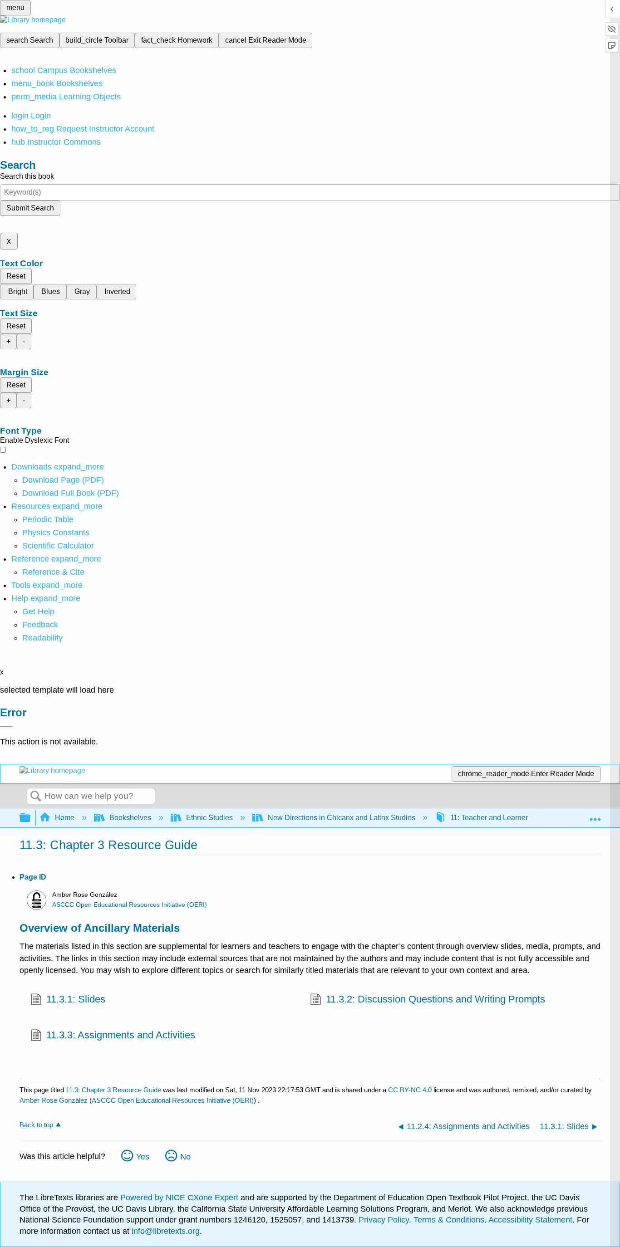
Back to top (36, 1125)
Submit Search (30, 208)
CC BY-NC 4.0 (410, 1090)
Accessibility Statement (530, 1219)
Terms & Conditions (448, 1219)
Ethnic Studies (209, 818)
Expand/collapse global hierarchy (30, 818)
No (185, 1156)
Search (36, 796)
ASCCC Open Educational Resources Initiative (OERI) (129, 904)
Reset (15, 276)
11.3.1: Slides (75, 999)
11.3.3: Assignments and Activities (120, 1035)
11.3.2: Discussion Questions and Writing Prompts (435, 999)
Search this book (27, 176)
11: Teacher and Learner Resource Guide (516, 818)
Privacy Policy (384, 1219)
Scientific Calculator (58, 545)
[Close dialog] (6, 726)
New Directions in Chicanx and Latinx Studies (341, 818)
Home (64, 818)
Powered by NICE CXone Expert (180, 1197)
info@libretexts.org (164, 1231)
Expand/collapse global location (595, 815)
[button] (40, 624)
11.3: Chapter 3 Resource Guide (113, 1090)
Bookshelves (130, 818)
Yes (142, 1156)
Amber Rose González (54, 1100)
